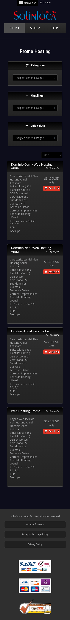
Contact (47, 2)
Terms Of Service (35, 524)
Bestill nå (53, 188)
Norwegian (30, 2)
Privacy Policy (35, 544)
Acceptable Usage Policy (35, 534)
